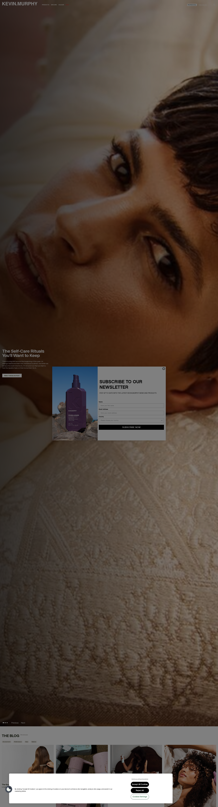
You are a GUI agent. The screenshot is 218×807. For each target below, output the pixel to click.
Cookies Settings (140, 797)
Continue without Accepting (140, 779)
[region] (91, 788)
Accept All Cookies (140, 784)
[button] (8, 789)
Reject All (140, 790)
